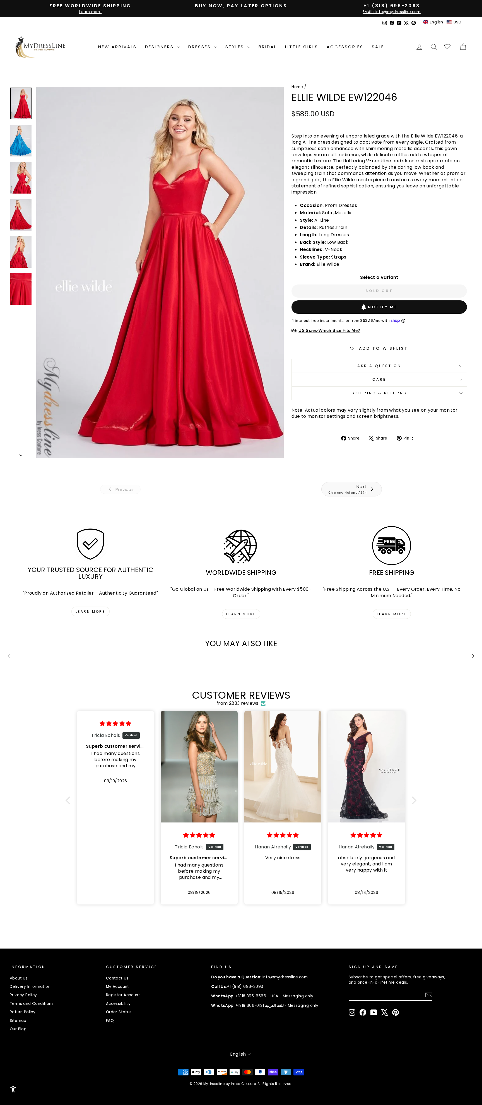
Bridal (268, 47)
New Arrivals (117, 47)
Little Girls (301, 47)
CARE (379, 379)
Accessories (345, 47)
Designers (160, 47)
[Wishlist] (448, 46)
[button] (442, 22)
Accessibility (118, 1003)
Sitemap (18, 1020)
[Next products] (473, 656)
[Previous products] (9, 656)
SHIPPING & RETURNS (379, 393)
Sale (378, 47)
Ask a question (379, 365)
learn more (90, 611)
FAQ (110, 1020)
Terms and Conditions (32, 1003)
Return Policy (22, 1012)
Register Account (123, 995)
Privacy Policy (23, 995)
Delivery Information (30, 986)
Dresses (200, 47)
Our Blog (18, 1029)
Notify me (382, 307)
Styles (235, 47)
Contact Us (117, 978)
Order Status (119, 1012)
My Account (117, 986)
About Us (19, 978)
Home (297, 87)
